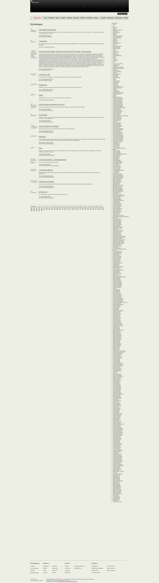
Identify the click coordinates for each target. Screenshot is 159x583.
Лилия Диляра (116, 318)
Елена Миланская (117, 253)
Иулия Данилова (117, 287)
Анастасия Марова (117, 134)
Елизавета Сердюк (117, 262)
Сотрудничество (118, 17)
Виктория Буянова (117, 186)
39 (57, 207)
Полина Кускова (117, 415)
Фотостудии (76, 17)
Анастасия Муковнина (49, 155)
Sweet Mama (116, 85)
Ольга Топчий (116, 410)
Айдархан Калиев (117, 97)
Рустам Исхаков (116, 426)
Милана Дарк (116, 349)
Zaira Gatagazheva (117, 93)
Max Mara (115, 31)
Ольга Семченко (117, 407)
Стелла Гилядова (117, 449)
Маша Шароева (116, 346)
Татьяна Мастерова (117, 459)
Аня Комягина (116, 171)
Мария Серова (116, 341)
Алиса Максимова (117, 125)
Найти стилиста (110, 566)
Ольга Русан (116, 406)
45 (72, 207)
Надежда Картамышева (118, 352)
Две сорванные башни (118, 215)
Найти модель (95, 570)
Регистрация (110, 17)
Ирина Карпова (116, 279)
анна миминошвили (117, 162)
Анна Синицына (117, 165)
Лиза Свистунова (117, 317)
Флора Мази (116, 470)
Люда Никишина (117, 322)
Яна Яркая (115, 500)
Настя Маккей (116, 360)
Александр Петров (117, 100)
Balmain (115, 41)
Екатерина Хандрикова (118, 242)
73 (70, 209)
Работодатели (77, 568)
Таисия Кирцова (117, 451)
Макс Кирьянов (116, 327)
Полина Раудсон (117, 417)
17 (73, 206)
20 (80, 206)
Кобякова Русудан (117, 294)
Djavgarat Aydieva (117, 46)
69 (59, 209)
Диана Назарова (117, 223)
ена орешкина (116, 264)
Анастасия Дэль (117, 130)
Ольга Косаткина (117, 395)
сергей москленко (117, 439)
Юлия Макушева (117, 487)
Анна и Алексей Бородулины (120, 154)
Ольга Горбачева (117, 388)
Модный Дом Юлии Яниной (119, 351)
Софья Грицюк (116, 446)
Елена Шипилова (117, 260)
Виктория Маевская (117, 188)
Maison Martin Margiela (118, 67)
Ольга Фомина (116, 411)
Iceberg (114, 53)
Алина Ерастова (117, 120)
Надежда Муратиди (117, 353)
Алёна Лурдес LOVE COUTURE (51, 165)
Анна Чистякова (117, 167)
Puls (40, 148)
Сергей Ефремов (117, 437)
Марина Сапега (116, 333)
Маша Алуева (116, 347)
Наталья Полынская (49, 187)
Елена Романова (117, 255)
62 (41, 209)
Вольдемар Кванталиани (119, 195)
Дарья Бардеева (117, 205)
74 (72, 209)
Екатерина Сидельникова (119, 239)
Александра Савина (117, 105)
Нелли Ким (115, 371)
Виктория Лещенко (117, 187)
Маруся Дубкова (117, 345)
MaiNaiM (115, 65)
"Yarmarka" (43, 41)
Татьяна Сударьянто (118, 464)
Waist (41, 95)
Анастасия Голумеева (118, 129)
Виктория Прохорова (49, 100)
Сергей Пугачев (116, 440)
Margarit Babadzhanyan (118, 68)
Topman (115, 89)
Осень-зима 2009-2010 (47, 89)
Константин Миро (117, 295)
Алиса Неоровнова (117, 126)
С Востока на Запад (46, 181)
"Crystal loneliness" (46, 170)
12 (60, 206)
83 (95, 209)
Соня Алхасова (116, 442)
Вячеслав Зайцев (117, 196)
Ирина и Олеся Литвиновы (119, 276)
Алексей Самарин (117, 109)
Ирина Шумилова (117, 286)
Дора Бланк (116, 229)
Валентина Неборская (118, 176)
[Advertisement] (80, 4)
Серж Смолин (116, 441)
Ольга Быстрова (117, 385)
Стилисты (56, 13)
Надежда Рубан (116, 355)
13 (63, 206)
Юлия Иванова (116, 481)
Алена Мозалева (117, 112)
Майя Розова (116, 326)
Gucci (114, 49)
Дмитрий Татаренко (117, 228)
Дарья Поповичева (117, 210)
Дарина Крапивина (117, 203)
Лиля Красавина (117, 320)
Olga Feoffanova (116, 74)
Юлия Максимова (117, 486)
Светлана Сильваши (118, 434)
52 (90, 207)
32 (39, 207)
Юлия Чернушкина (117, 493)
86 (103, 209)
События (63, 17)
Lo (113, 62)
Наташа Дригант (117, 369)
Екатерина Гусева (117, 235)
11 (57, 206)
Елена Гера (116, 246)
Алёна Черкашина (117, 118)
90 (39, 210)
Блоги (45, 17)
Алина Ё (115, 121)
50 (85, 207)
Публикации (51, 17)
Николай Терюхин (117, 374)
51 (88, 207)
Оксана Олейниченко (118, 376)
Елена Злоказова (117, 247)
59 (34, 209)
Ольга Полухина (117, 404)
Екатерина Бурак (117, 233)
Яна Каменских (116, 497)
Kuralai (114, 57)
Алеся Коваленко (117, 113)
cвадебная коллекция (47, 30)
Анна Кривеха (116, 156)
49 (82, 207)
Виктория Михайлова (118, 189)
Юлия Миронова (117, 488)
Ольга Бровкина (116, 383)
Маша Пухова (116, 348)
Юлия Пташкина (117, 492)
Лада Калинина (116, 306)
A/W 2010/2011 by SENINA (49, 126)
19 (78, 206)
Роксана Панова (117, 422)
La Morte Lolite (44, 74)
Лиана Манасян (116, 315)
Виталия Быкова (117, 192)
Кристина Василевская (118, 298)
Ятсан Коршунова (117, 501)
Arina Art (115, 39)
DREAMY (42, 137)
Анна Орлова (116, 164)
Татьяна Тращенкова (118, 465)
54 (95, 207)
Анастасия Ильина (117, 132)
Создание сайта (35, 580)
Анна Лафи (115, 158)
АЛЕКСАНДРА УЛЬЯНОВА (119, 107)
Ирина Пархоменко (117, 282)
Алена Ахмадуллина (118, 111)
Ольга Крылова (116, 396)
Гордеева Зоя (116, 202)
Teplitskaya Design (117, 87)
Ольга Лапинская (117, 398)
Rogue (114, 79)
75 (75, 209)
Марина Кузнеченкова (118, 330)
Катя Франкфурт (117, 291)
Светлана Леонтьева (118, 429)
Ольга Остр (115, 401)
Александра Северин (118, 106)
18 (75, 206)
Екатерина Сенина (48, 110)
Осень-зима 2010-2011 (47, 69)
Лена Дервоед (116, 312)
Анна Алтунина (116, 147)
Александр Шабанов (118, 101)
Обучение (82, 17)
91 (41, 210)
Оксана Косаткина (117, 375)
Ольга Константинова (118, 393)
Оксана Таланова (117, 378)
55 (98, 207)
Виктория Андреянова (118, 185)
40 (59, 207)
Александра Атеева (117, 103)
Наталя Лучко (116, 367)
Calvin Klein (116, 43)
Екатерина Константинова (119, 236)
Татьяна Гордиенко (117, 457)
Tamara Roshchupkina (118, 86)
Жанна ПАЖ (116, 265)
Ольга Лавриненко (117, 397)
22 (86, 206)
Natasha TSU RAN (117, 71)
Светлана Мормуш (117, 433)
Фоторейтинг (90, 17)
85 (100, 209)
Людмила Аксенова (117, 323)
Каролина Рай (116, 289)
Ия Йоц (115, 288)
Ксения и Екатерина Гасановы (120, 302)
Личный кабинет (37, 17)
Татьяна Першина (117, 462)
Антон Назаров (116, 169)
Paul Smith (115, 76)
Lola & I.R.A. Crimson (118, 63)
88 (34, 210)
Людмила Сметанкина (118, 325)
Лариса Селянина (117, 311)
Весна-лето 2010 (46, 35)
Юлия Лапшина (116, 484)
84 (98, 209)
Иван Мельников (117, 267)
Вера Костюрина (117, 180)
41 (62, 207)
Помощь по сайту (122, 13)
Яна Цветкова (116, 499)
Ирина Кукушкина (117, 280)
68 (57, 209)
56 (100, 207)
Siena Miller (115, 83)
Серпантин (43, 192)
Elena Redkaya (116, 47)
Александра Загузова (118, 104)
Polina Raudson (116, 77)
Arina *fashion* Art (117, 38)
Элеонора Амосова (117, 473)
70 (62, 209)
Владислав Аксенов (117, 194)
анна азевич (116, 145)
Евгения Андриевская (118, 230)
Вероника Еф (116, 184)
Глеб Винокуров (116, 201)
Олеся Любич (116, 382)
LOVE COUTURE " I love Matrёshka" (52, 160)
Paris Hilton (115, 75)
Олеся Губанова (117, 381)
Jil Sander (115, 27)
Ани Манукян (116, 143)
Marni (114, 28)
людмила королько (117, 324)
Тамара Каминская (117, 454)
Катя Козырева (116, 290)
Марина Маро (116, 331)
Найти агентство (111, 568)
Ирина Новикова (117, 281)
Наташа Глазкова (117, 368)
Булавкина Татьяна (117, 173)
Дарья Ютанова (116, 213)
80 (88, 209)
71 (64, 209)
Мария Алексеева (117, 335)
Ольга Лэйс (115, 399)
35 (46, 207)
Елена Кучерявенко (117, 251)
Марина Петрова (117, 332)
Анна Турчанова (117, 166)
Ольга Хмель (116, 412)
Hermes (115, 50)
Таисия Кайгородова (118, 450)
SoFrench (115, 84)
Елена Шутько (116, 261)
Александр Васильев (118, 98)
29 (31, 207)
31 (36, 207)
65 (49, 209)
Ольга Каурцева (116, 391)
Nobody (115, 72)
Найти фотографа (96, 572)
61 (39, 209)
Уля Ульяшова (116, 468)
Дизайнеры (115, 23)
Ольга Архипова (117, 384)
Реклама (126, 17)
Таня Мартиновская (117, 456)
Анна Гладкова (116, 150)
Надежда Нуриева (117, 354)
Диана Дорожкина (117, 222)
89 (36, 210)
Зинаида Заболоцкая (118, 266)
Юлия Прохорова (117, 491)
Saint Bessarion (116, 81)
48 (80, 207)
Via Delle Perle (116, 91)
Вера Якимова (116, 182)
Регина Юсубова (117, 419)
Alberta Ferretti (116, 32)
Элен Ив (115, 472)
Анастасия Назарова (49, 143)
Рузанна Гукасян (117, 425)
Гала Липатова (116, 198)
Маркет (96, 17)
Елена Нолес (116, 254)
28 (101, 206)
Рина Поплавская (117, 421)
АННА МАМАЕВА (117, 160)
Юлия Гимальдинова (118, 480)
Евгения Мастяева (117, 231)
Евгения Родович (117, 232)
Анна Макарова (116, 159)
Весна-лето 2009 (46, 164)
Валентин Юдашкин (117, 174)
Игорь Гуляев (47, 70)
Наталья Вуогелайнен (118, 363)
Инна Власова (116, 271)
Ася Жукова (116, 172)
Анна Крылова (116, 157)
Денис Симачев (116, 220)
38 (54, 207)
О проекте (103, 17)
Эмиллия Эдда (116, 474)
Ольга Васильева (117, 386)
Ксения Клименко (117, 303)
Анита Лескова (116, 144)
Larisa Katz (115, 60)
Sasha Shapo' (116, 82)
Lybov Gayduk (116, 64)
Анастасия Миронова (118, 135)
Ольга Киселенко (117, 392)
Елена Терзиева (117, 258)
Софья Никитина (117, 447)
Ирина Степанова (117, 283)
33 (41, 207)
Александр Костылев (118, 99)
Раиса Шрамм (116, 418)
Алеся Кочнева (116, 114)
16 (70, 206)
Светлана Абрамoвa (118, 428)
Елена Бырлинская (117, 245)
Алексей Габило (117, 108)
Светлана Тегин (116, 436)
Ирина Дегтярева (117, 273)
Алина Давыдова (117, 119)
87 (31, 210)
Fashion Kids (99, 13)
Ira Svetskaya (116, 54)
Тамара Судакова (117, 455)
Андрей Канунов (117, 142)
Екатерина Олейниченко (119, 237)
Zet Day (115, 94)
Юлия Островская (117, 490)
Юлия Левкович (116, 485)
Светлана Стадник (117, 435)
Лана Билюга (116, 308)
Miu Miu (115, 69)
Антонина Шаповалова (118, 170)
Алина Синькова (117, 122)
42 (64, 207)
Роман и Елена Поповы (118, 424)
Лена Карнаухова (117, 313)
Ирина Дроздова (117, 275)
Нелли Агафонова (117, 370)
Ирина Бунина (116, 272)
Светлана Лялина (117, 430)
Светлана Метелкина (118, 432)
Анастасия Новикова (118, 138)
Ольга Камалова (117, 390)
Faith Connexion (116, 48)
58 (31, 209)
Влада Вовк (115, 193)
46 (75, 207)
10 (55, 206)
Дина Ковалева (116, 225)
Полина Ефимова (117, 414)
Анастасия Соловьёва (118, 140)
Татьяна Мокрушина (118, 461)
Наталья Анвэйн (117, 362)
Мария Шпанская (117, 344)
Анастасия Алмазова (118, 128)
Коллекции (69, 17)
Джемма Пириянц (117, 221)
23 (88, 206)
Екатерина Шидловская (118, 243)
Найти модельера (111, 570)
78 (82, 209)
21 (83, 206)
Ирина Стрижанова (117, 284)
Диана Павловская (117, 224)
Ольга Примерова (117, 405)
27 (98, 206)
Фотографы (45, 13)
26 (96, 206)
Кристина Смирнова (118, 300)
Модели (34, 13)
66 (52, 209)
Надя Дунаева (116, 359)
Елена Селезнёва (117, 257)
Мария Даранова (117, 337)
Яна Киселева (116, 498)
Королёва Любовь (117, 296)
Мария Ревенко (116, 340)
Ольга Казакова (116, 389)
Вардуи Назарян (117, 179)
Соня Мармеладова (117, 443)
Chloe (114, 45)
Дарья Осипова (116, 209)
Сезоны (114, 24)
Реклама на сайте (34, 572)
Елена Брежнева (117, 244)
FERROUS (43, 85)
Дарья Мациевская (117, 208)
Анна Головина (116, 151)
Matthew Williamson (117, 30)
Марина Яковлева (117, 334)
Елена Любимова (48, 36)
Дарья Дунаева (116, 207)
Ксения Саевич (116, 305)
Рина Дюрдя (116, 420)
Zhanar (114, 96)
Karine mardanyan (117, 55)
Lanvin (114, 59)
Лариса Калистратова (118, 310)
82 (93, 209)
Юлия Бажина (116, 477)
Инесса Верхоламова (118, 269)
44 (70, 207)
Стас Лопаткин (116, 448)
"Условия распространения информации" (67, 581)
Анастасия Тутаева (117, 141)
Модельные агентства (83, 13)
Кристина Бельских (117, 297)
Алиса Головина (117, 123)
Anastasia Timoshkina (118, 35)
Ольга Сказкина (116, 408)
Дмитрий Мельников (118, 227)
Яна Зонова (116, 495)
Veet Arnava (115, 90)
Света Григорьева (117, 427)
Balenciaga (115, 40)
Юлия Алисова (116, 476)
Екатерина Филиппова (118, 240)
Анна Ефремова (117, 152)
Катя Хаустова (116, 293)
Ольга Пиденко (116, 403)
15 (68, 206)
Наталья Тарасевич (117, 366)
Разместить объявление (97, 568)
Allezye (114, 34)
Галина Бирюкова (117, 199)
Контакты (32, 570)
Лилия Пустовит (117, 319)
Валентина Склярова (118, 177)
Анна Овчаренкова (117, 163)
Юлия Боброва (116, 478)
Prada (114, 78)
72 (67, 209)
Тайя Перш (115, 452)
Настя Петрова (116, 361)
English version (35, 2)
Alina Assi (115, 33)
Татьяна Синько (116, 463)
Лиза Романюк (116, 316)
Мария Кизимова (117, 338)
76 (77, 209)
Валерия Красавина (117, 178)
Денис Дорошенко (117, 218)
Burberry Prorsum (117, 42)
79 (85, 209)
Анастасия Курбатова (49, 47)
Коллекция (43, 115)
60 (36, 209)
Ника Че (115, 373)
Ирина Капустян (117, 278)
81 (90, 209)
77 (80, 209)
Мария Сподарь (117, 342)
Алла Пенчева (116, 127)
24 (91, 206)
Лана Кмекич (116, 309)
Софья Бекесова (117, 444)
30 (34, 207)
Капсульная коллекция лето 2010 (52, 104)
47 (77, 207)
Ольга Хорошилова (117, 413)
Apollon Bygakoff (117, 36)
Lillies (114, 61)
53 (93, 207)
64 (46, 209)
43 (67, 207)
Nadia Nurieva (116, 70)
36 (49, 207)
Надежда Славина (117, 357)
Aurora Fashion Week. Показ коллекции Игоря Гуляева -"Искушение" (65, 51)
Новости (58, 17)
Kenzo (114, 56)
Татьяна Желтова (117, 458)
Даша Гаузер (116, 214)
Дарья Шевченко (117, 211)
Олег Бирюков (116, 379)
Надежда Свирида (117, 356)
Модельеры (68, 13)
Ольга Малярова (117, 400)
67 (54, 209)
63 (44, 209)
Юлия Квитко (116, 483)
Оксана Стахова (48, 80)
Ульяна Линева (116, 466)
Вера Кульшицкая (117, 181)
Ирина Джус (116, 274)
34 (44, 207)
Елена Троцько (116, 259)
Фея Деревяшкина (117, 469)
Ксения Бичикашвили (118, 301)
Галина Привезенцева (118, 200)
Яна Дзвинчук (116, 494)
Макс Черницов (116, 328)
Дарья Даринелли (117, 206)
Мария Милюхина (117, 339)
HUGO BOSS (116, 52)
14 (65, 206)
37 (52, 207)
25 (93, 206)
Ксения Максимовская (118, 304)
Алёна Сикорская (117, 116)
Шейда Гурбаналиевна (118, 471)
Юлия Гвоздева (116, 479)
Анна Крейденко (117, 155)
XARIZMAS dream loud (118, 92)
